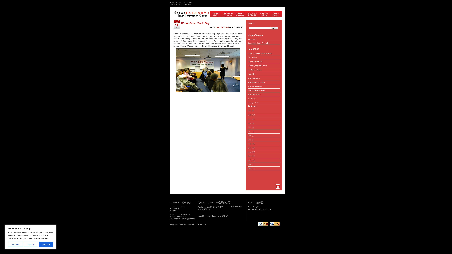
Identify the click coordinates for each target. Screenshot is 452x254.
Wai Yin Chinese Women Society (260, 209)
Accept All (46, 244)
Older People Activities (255, 86)
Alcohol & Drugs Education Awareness (260, 53)
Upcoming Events (252, 14)
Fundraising (252, 39)
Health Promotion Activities (256, 82)
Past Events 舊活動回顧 (240, 14)
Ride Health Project (254, 94)
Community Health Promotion (259, 43)
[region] (30, 237)
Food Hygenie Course (255, 70)
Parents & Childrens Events (256, 90)
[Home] (277, 186)
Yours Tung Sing (254, 207)
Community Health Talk (255, 62)
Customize (15, 244)
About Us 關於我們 (215, 14)
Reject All (31, 244)
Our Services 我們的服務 (228, 14)
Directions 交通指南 (264, 14)
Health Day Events (254, 78)
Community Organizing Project (257, 66)
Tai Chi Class (252, 99)
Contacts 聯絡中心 (276, 14)
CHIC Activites (252, 57)
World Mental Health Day (195, 23)
